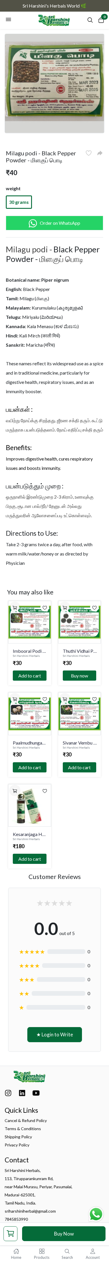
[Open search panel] (90, 21)
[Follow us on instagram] (8, 1094)
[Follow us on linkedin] (22, 1094)
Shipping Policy (18, 1136)
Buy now (79, 675)
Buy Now (64, 1234)
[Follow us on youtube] (36, 1094)
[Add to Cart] (14, 607)
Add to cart (29, 675)
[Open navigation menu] (8, 20)
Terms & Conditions (23, 1128)
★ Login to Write (54, 1034)
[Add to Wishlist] (88, 153)
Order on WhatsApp (60, 223)
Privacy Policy (17, 1144)
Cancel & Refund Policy (26, 1120)
